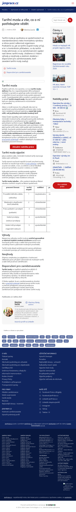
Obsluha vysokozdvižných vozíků (46, 466)
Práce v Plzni (5, 457)
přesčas (59, 341)
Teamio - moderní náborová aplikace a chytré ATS (65, 453)
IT (58, 468)
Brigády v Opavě (25, 454)
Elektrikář (66, 466)
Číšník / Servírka (43, 476)
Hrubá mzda (61, 477)
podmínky (68, 497)
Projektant (60, 466)
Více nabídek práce (62, 185)
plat (9, 341)
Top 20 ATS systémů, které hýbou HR (65, 456)
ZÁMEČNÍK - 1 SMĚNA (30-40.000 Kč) (62, 168)
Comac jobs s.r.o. (44, 443)
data (4, 337)
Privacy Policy (7, 379)
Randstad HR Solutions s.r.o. (47, 450)
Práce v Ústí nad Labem (8, 460)
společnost (14, 345)
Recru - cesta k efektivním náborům (65, 447)
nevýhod (55, 337)
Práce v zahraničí (6, 464)
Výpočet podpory (45, 376)
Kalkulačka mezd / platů (48, 365)
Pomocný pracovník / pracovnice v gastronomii (46, 469)
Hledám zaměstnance (10, 392)
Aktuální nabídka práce (23, 147)
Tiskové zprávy (7, 356)
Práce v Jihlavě (6, 443)
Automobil (62, 468)
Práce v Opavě (6, 453)
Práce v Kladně (6, 446)
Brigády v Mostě (25, 451)
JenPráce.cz (7, 3)
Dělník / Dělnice (43, 460)
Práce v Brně (5, 437)
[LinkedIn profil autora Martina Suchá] (38, 30)
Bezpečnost (69, 468)
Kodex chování (7, 376)
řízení (66, 341)
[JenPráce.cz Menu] (72, 3)
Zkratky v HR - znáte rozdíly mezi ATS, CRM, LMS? (65, 459)
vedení (28, 345)
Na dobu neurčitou (63, 465)
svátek (22, 345)
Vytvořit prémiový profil (11, 414)
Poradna (5, 10)
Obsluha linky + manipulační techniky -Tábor (62, 121)
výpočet (35, 345)
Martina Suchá (29, 30)
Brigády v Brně (25, 437)
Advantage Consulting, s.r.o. (47, 445)
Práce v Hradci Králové (8, 442)
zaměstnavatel (50, 345)
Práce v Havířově (6, 440)
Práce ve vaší (7, 465)
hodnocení (12, 337)
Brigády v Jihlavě (25, 445)
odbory (62, 337)
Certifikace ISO (7, 368)
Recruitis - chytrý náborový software (65, 450)
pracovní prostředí (41, 341)
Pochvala (66, 479)
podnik (15, 341)
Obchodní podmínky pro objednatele (15, 365)
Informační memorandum (11, 373)
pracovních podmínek (10, 139)
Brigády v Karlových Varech (28, 446)
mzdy (48, 337)
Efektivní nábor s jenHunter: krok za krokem (65, 441)
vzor (42, 345)
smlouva (5, 345)
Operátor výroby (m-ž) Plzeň (61, 157)
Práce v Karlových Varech (9, 445)
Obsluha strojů (43, 463)
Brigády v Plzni (25, 459)
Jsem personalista (63, 480)
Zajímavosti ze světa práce (19, 10)
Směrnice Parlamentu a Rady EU (14, 371)
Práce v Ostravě (6, 454)
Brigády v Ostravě (25, 456)
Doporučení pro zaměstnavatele (19, 72)
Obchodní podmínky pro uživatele (14, 362)
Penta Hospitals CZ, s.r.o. (46, 442)
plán (4, 341)
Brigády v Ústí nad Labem (28, 462)
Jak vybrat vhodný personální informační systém (66, 444)
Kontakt (5, 359)
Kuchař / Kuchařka (44, 457)
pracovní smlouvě (12, 283)
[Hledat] (70, 20)
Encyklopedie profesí (47, 373)
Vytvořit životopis (45, 356)
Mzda (59, 474)
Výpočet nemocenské (47, 371)
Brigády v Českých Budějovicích (26, 439)
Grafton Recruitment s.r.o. (46, 439)
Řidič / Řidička (43, 459)
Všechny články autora (34, 303)
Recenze (5, 401)
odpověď (69, 337)
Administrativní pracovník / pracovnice (46, 473)
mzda (42, 337)
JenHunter (52, 424)
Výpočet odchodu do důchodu (50, 379)
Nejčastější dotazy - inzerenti (12, 404)
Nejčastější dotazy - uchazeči (49, 362)
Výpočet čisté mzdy (46, 368)
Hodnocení (61, 479)
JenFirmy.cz (28, 424)
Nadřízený (68, 477)
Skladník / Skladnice (44, 471)
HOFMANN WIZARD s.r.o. (46, 440)
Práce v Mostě (6, 450)
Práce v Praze (6, 459)
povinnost (30, 341)
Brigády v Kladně (25, 448)
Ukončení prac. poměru (64, 476)
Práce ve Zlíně (6, 462)
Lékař (59, 470)
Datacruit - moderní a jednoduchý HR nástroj (64, 438)
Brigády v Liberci (25, 450)
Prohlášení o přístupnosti (11, 382)
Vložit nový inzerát (9, 395)
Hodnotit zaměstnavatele (11, 412)
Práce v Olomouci (7, 451)
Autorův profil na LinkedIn (24, 322)
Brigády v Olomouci (26, 453)
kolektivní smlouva (32, 337)
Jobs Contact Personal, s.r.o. (46, 451)
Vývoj (71, 466)
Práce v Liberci (6, 448)
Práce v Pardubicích (7, 456)
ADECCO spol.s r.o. (44, 453)
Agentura (64, 470)
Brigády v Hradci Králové (27, 443)
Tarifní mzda (11, 68)
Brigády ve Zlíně (25, 464)
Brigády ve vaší (27, 467)
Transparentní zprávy (10, 385)
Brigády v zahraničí (26, 465)
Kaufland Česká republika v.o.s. (46, 447)
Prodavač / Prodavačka (45, 462)
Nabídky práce (6, 435)
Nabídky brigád (26, 435)
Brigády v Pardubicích (26, 457)
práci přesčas (31, 164)
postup (22, 341)
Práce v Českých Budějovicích (10, 439)
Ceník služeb (6, 398)
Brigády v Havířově (26, 442)
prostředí (51, 341)
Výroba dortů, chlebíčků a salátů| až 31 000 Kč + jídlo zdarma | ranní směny (62, 140)
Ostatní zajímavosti (37, 10)
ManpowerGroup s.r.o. (45, 437)
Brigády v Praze (25, 460)
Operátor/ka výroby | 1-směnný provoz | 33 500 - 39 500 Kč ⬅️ (62, 105)
